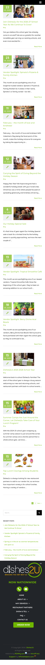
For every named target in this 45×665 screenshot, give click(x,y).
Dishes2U (30, 647)
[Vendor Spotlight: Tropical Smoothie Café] (24, 261)
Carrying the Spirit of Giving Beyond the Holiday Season (21, 163)
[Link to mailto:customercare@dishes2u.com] (25, 589)
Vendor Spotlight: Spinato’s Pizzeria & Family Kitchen (21, 62)
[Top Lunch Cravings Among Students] (24, 460)
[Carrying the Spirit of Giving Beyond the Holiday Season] (24, 162)
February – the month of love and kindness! (21, 112)
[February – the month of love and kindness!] (24, 112)
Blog (4, 27)
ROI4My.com (20, 654)
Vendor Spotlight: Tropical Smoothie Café (21, 261)
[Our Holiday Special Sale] (24, 213)
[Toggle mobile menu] (40, 2)
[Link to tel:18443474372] (19, 589)
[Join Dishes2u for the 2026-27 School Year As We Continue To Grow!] (24, 11)
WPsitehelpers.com (26, 657)
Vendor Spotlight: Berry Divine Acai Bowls (21, 309)
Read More (38, 46)
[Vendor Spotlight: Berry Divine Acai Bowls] (24, 308)
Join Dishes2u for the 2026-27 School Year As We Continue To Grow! (21, 11)
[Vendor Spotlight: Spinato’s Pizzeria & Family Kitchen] (24, 61)
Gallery (26, 11)
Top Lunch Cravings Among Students (21, 460)
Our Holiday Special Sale (21, 213)
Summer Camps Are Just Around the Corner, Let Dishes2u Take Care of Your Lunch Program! (21, 407)
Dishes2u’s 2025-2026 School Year (21, 359)
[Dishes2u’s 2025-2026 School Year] (24, 359)
